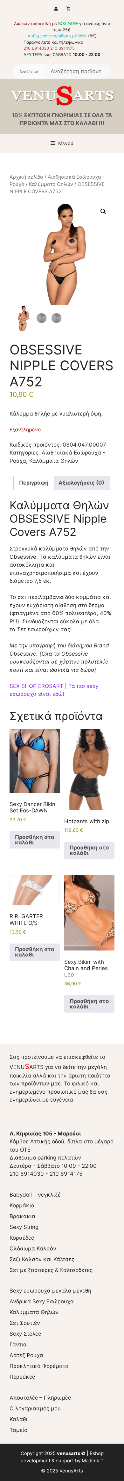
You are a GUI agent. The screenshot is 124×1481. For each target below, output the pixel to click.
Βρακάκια (22, 1216)
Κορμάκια (22, 1205)
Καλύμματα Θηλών (51, 184)
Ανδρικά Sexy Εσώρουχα (42, 1301)
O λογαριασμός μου (35, 1408)
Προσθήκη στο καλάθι (34, 840)
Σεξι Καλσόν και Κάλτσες (42, 1259)
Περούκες (22, 1377)
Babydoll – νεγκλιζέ (35, 1195)
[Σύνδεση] (56, 8)
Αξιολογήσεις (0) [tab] (81, 483)
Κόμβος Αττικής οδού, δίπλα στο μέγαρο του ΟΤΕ (62, 1141)
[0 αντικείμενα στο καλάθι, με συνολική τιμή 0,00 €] (68, 8)
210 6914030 (36, 48)
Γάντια (18, 1344)
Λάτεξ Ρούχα (26, 1355)
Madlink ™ (92, 1461)
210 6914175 (62, 48)
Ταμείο (18, 1430)
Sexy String (24, 1227)
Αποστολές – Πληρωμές (40, 1398)
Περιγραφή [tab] (34, 483)
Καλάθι (18, 1419)
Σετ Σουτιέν (25, 1323)
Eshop (97, 1453)
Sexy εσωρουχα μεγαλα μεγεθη (50, 1290)
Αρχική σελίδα (26, 177)
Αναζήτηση (29, 71)
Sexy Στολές (25, 1334)
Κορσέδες (22, 1238)
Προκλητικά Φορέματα (39, 1366)
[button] (103, 211)
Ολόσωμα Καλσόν (33, 1248)
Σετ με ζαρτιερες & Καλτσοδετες (51, 1270)
